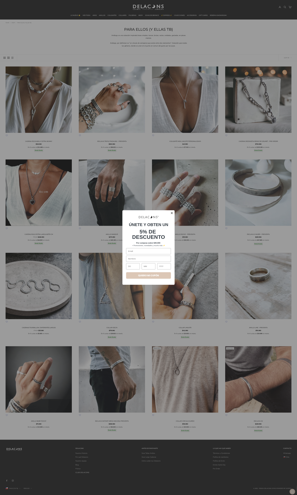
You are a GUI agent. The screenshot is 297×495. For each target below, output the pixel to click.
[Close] (172, 213)
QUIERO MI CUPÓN (148, 275)
